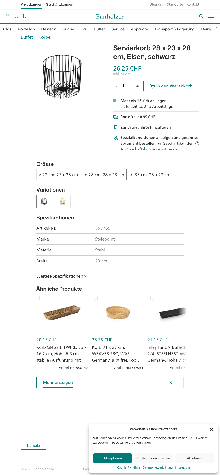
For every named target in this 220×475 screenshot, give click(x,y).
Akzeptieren (113, 458)
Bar (84, 29)
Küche (68, 29)
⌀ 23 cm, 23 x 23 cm (58, 174)
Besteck (48, 29)
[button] (211, 429)
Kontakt (192, 4)
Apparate (139, 29)
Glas (7, 29)
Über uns (157, 4)
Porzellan (26, 29)
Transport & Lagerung (174, 29)
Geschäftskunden (59, 4)
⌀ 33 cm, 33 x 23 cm (150, 174)
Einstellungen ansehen (153, 458)
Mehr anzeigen (58, 382)
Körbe (44, 37)
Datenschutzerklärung (157, 467)
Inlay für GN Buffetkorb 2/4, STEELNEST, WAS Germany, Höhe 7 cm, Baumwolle (170, 356)
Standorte (175, 4)
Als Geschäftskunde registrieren (149, 149)
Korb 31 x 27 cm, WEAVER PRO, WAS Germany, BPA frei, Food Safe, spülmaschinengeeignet (115, 360)
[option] (64, 76)
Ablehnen (194, 458)
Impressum (182, 467)
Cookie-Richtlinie (128, 467)
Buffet (99, 29)
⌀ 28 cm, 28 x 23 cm (104, 174)
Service (118, 29)
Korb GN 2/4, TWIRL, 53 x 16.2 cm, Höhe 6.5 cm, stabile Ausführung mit (61, 353)
